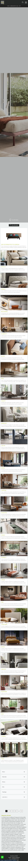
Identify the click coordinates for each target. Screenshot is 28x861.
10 (21, 811)
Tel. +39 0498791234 (14, 859)
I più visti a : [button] (4, 797)
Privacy (1, 860)
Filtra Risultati (14, 225)
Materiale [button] (4, 776)
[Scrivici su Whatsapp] (2, 857)
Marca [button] (3, 771)
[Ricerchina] (22, 2)
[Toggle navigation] (25, 2)
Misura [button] (3, 781)
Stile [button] (3, 786)
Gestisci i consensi (12, 860)
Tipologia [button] (4, 791)
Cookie (5, 860)
